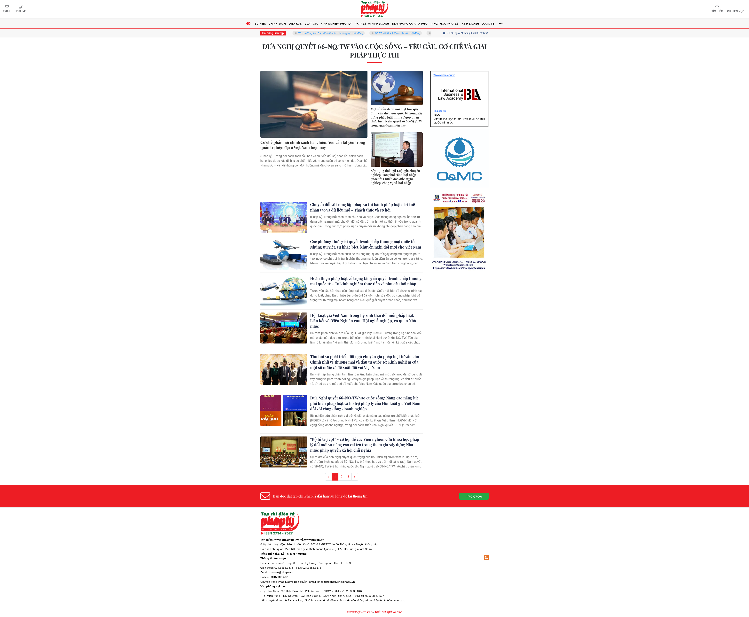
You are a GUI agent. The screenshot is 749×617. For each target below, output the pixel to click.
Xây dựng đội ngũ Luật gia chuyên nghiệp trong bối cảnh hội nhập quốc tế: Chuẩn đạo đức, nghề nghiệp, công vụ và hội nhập (395, 177)
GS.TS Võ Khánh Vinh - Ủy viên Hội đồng (376, 33)
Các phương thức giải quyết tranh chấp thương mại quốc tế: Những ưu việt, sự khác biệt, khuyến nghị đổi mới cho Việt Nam (365, 244)
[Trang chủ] (248, 23)
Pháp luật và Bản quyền (292, 581)
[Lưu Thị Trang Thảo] (459, 169)
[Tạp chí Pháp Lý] (374, 9)
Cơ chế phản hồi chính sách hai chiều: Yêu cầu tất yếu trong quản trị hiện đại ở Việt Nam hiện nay (312, 145)
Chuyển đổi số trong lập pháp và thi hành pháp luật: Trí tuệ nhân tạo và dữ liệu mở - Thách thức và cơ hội (362, 207)
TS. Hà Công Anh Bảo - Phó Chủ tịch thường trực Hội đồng (309, 33)
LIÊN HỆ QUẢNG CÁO (360, 612)
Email (7, 11)
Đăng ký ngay (474, 496)
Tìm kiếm (717, 11)
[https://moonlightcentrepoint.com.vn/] (459, 111)
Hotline (20, 11)
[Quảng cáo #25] (459, 82)
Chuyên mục (735, 11)
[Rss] (486, 557)
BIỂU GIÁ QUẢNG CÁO (388, 612)
